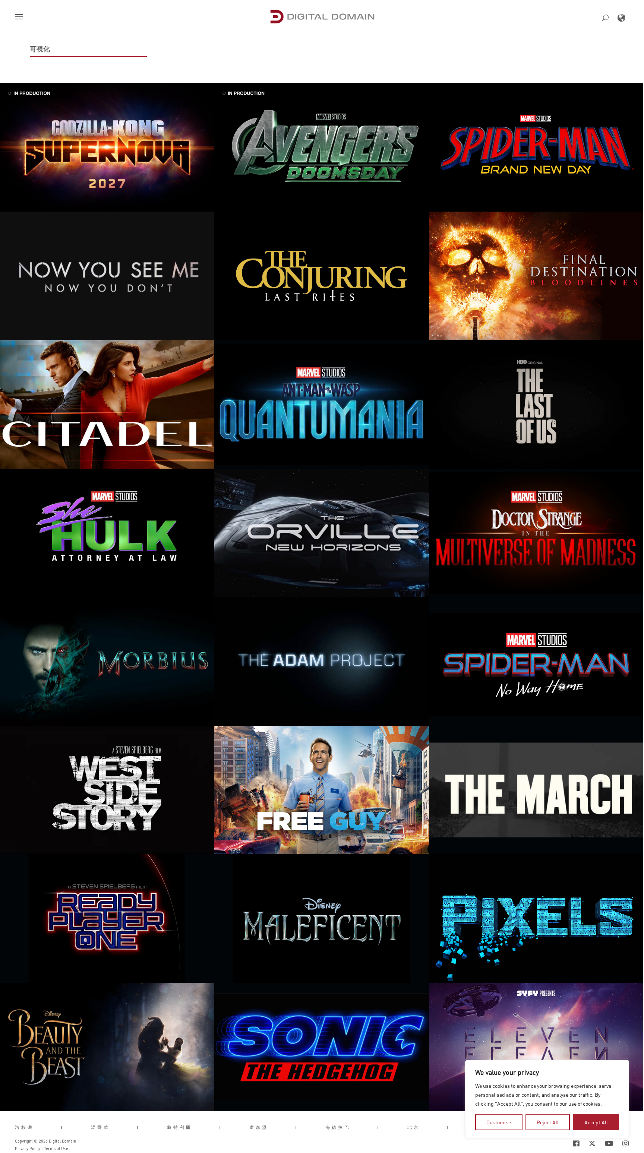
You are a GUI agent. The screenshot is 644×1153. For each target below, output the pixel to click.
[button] (20, 17)
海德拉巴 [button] (338, 1127)
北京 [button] (413, 1127)
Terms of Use (56, 1148)
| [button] (62, 1127)
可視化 (40, 48)
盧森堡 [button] (258, 1127)
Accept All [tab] (596, 1122)
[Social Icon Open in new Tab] (552, 1143)
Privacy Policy (27, 1148)
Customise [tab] (498, 1122)
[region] (547, 1099)
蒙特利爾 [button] (179, 1127)
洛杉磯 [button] (24, 1127)
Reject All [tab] (548, 1122)
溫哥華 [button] (100, 1127)
